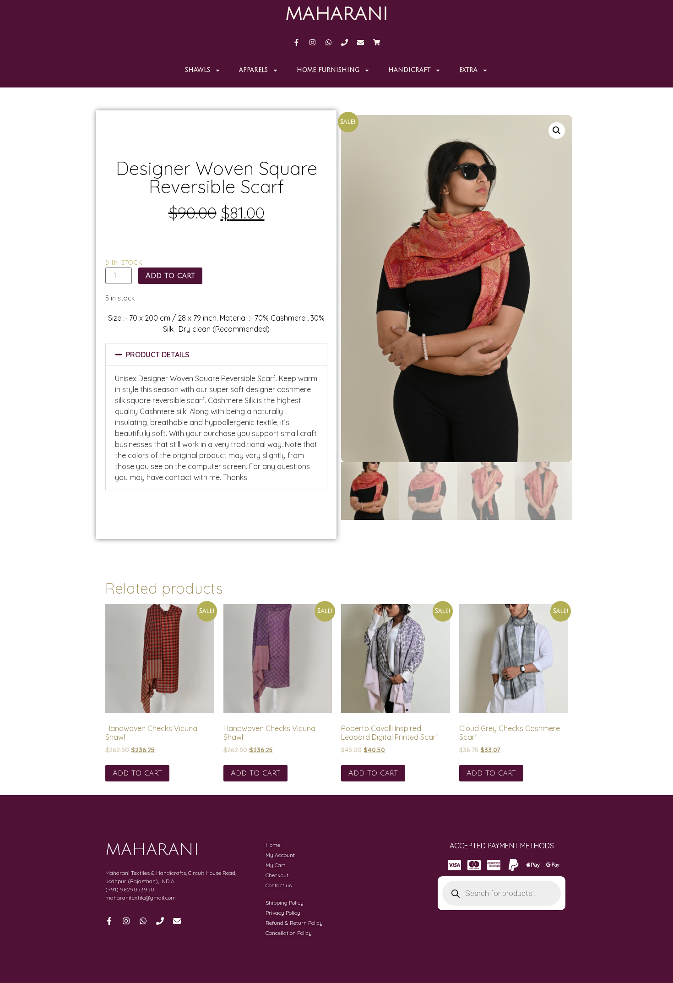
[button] (216, 355)
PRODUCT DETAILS (157, 354)
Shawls (197, 70)
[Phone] (344, 42)
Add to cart (170, 276)
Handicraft (409, 70)
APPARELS (253, 70)
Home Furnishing (328, 70)
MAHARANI (336, 14)
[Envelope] (360, 42)
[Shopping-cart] (376, 42)
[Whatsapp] (328, 42)
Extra (468, 70)
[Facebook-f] (296, 42)
